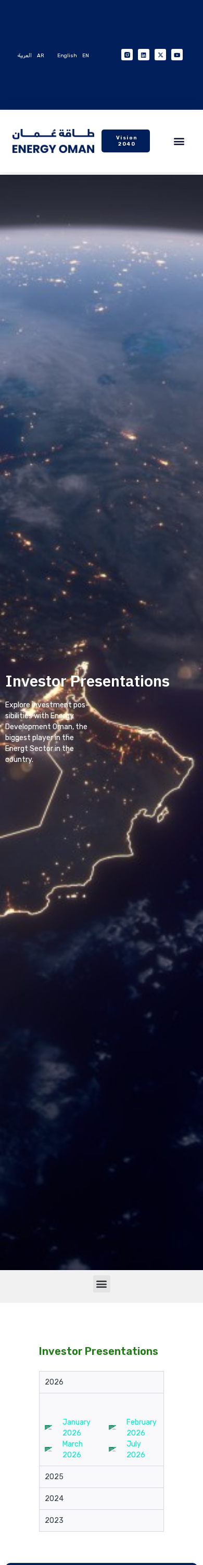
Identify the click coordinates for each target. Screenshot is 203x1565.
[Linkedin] (143, 54)
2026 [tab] (54, 1382)
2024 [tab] (54, 1498)
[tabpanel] (101, 1429)
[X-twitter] (160, 54)
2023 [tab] (54, 1520)
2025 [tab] (54, 1476)
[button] (178, 140)
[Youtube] (177, 54)
